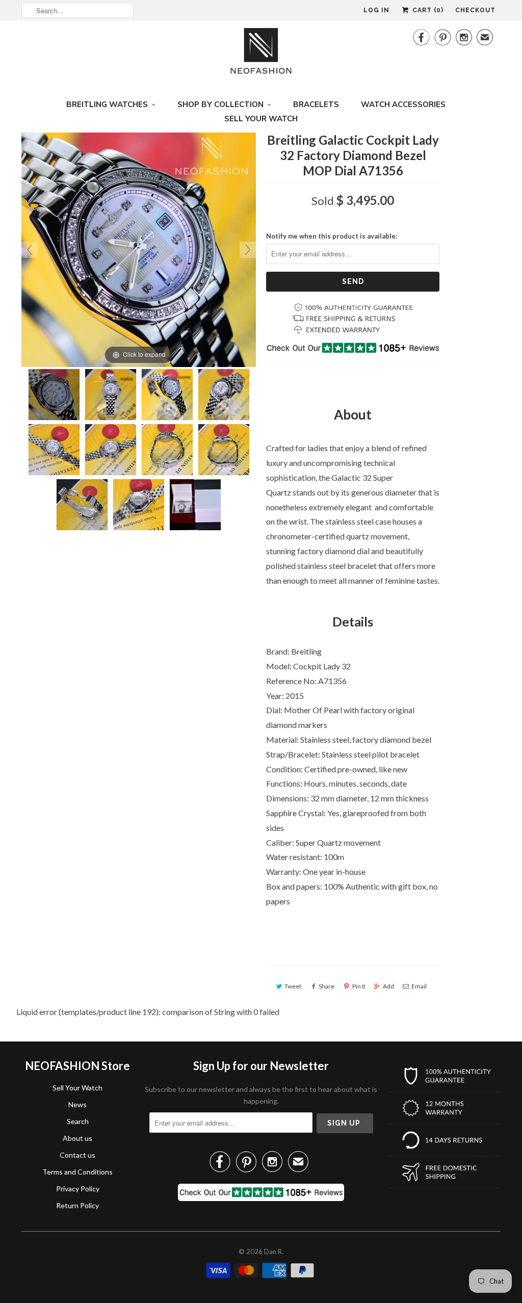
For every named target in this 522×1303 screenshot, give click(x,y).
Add (388, 986)
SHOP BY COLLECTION (220, 104)
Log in (376, 10)
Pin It (359, 986)
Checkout (475, 10)
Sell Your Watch (77, 1087)
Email (419, 986)
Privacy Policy (77, 1188)
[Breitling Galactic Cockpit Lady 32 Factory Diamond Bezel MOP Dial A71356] (54, 394)
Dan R (273, 1251)
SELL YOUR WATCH (261, 118)
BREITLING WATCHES (107, 104)
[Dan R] (261, 54)
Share (326, 986)
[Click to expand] (138, 248)
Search (78, 1121)
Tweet (292, 986)
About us (77, 1138)
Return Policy (77, 1205)
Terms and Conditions (77, 1171)
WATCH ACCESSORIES (403, 104)
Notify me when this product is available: (331, 236)
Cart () (426, 10)
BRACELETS (316, 104)
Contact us (77, 1155)
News (77, 1104)
